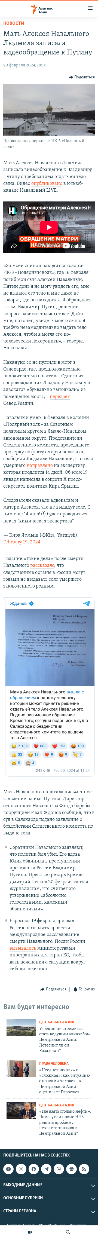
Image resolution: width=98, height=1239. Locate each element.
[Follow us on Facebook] (34, 1169)
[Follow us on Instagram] (21, 1169)
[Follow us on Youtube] (8, 1169)
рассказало (42, 565)
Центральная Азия (56, 1022)
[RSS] (84, 1169)
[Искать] (68, 1232)
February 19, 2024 (22, 542)
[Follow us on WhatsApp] (59, 1169)
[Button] (82, 77)
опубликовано (46, 183)
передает (60, 396)
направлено (40, 465)
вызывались (23, 948)
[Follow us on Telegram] (46, 1169)
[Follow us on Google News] (71, 1169)
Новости (13, 23)
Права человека (54, 1064)
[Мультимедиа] (30, 1232)
